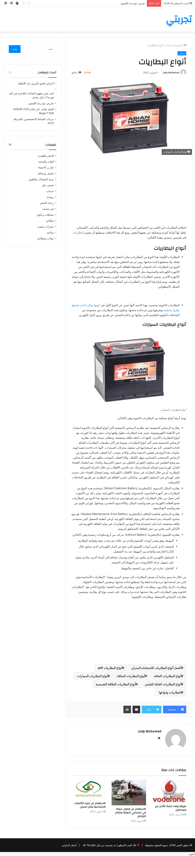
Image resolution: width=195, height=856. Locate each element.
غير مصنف (48, 208)
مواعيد (50, 232)
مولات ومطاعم (45, 238)
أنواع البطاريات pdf (110, 668)
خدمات (168, 45)
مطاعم (50, 220)
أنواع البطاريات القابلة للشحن (163, 684)
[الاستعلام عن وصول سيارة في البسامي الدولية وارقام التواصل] (129, 793)
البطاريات (78, 232)
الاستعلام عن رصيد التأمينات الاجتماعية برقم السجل (90, 805)
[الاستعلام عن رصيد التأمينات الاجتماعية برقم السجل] (88, 790)
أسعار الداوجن (69, 845)
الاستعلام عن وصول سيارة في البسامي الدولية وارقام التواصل (130, 812)
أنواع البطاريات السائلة (131, 676)
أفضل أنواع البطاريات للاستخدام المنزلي (156, 668)
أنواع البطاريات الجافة (167, 676)
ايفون (192, 853)
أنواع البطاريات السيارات (92, 676)
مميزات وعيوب (45, 226)
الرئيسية (179, 45)
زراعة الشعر (47, 202)
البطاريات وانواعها (170, 692)
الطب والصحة (46, 161)
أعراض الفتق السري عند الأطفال (36, 83)
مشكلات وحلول (45, 214)
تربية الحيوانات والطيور (41, 179)
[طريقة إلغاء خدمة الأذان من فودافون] (169, 791)
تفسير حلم (48, 185)
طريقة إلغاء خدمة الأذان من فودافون (170, 808)
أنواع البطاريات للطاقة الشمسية (116, 684)
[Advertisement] (128, 192)
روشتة (50, 197)
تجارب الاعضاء (46, 167)
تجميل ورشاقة (46, 173)
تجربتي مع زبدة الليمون (132, 3)
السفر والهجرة (46, 155)
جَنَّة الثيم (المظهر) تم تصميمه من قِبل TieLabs (111, 845)
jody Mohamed (171, 72)
